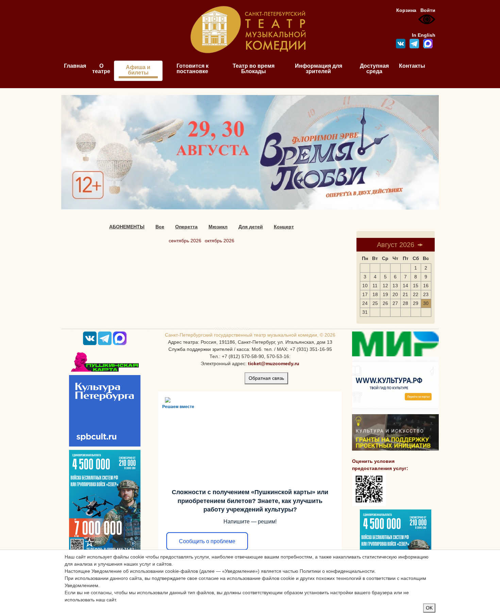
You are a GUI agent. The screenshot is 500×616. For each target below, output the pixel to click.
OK (429, 608)
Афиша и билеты (138, 70)
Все (159, 226)
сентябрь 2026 (185, 240)
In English (423, 35)
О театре (101, 68)
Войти (427, 10)
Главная (75, 66)
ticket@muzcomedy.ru (273, 363)
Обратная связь (266, 378)
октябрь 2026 (219, 240)
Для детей (250, 226)
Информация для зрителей (318, 68)
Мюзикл (218, 226)
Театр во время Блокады (253, 68)
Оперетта (186, 226)
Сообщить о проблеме (207, 541)
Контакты (412, 66)
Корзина (406, 10)
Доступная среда (374, 68)
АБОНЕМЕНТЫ (127, 226)
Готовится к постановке (193, 68)
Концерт (284, 226)
